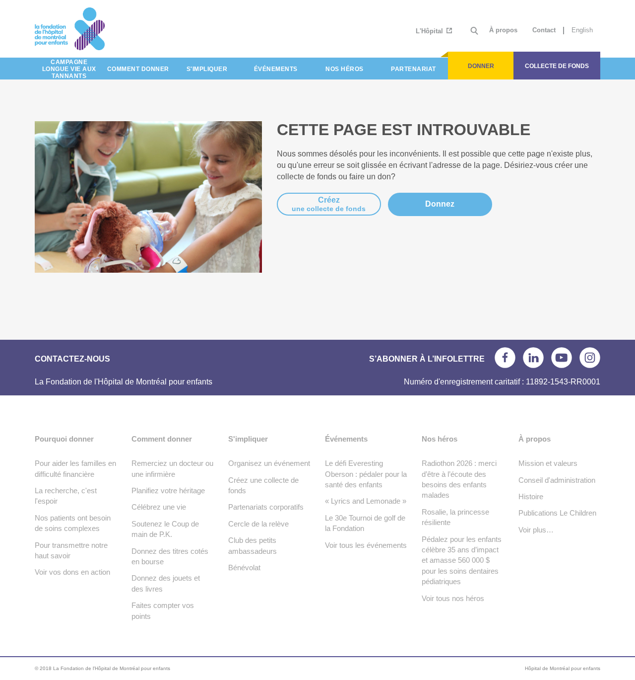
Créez (329, 204)
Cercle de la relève (258, 524)
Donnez (439, 204)
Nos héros (439, 439)
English (582, 30)
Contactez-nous (72, 359)
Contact (544, 30)
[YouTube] (561, 357)
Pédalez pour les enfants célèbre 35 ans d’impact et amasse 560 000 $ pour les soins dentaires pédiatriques (462, 560)
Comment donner (161, 439)
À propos (503, 30)
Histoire (530, 496)
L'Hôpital (430, 31)
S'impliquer (248, 439)
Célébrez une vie (158, 507)
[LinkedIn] (533, 357)
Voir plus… (536, 530)
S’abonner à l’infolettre (427, 359)
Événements (346, 439)
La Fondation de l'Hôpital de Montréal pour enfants (105, 28)
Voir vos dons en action (72, 572)
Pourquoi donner (64, 439)
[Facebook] (505, 357)
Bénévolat (244, 567)
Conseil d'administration (556, 480)
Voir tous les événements (366, 545)
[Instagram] (589, 357)
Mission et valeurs (547, 463)
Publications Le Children (557, 513)
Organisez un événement (269, 463)
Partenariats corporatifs (266, 507)
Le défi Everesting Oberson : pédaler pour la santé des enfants (366, 474)
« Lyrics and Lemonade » (365, 501)
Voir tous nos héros (453, 598)
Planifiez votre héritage (168, 490)
